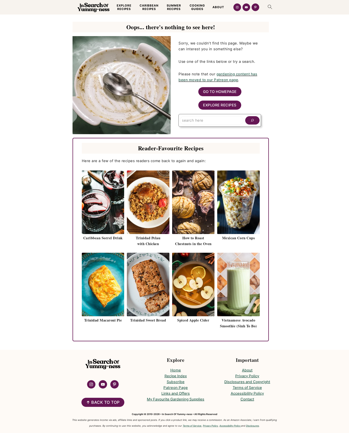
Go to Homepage (220, 92)
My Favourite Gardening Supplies (175, 399)
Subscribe (175, 382)
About (218, 7)
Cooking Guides (197, 7)
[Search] (252, 120)
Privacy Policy (247, 376)
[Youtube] (246, 7)
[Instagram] (237, 7)
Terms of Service (247, 387)
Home (175, 370)
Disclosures (252, 425)
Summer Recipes (174, 7)
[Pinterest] (255, 7)
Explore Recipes (124, 7)
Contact (247, 399)
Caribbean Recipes (149, 7)
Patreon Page (175, 387)
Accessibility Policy (247, 393)
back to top (103, 402)
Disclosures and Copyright (247, 382)
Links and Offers (175, 393)
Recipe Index (176, 376)
